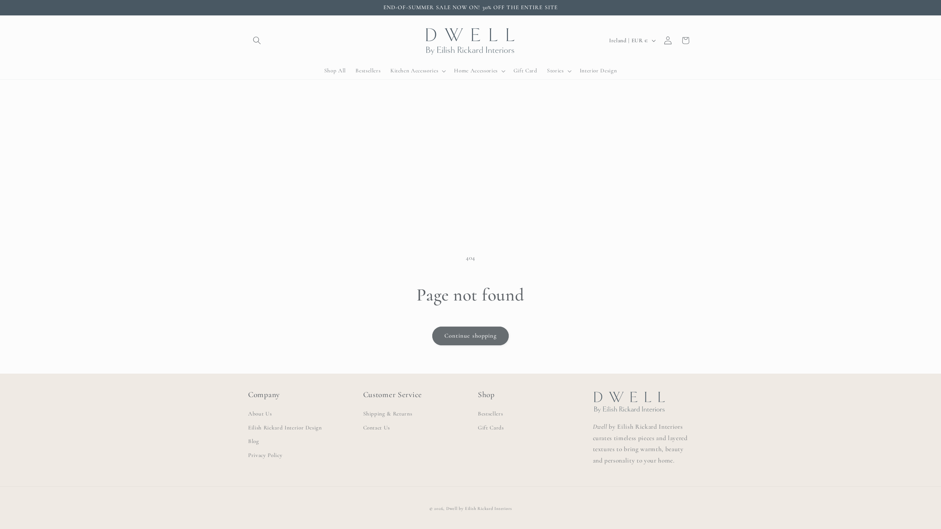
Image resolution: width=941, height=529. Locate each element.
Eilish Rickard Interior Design (285, 427)
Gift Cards (491, 427)
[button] (257, 40)
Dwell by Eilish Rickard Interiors (479, 508)
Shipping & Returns (387, 413)
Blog (253, 441)
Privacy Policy (265, 455)
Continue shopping (470, 335)
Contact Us (376, 427)
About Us (260, 413)
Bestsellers (490, 413)
